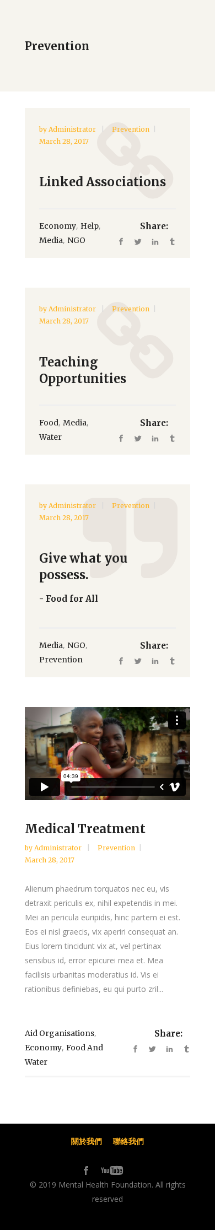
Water (50, 437)
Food (48, 423)
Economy (57, 226)
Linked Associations (102, 182)
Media (51, 240)
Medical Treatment (85, 829)
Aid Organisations (59, 1033)
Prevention (130, 129)
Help (89, 226)
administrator (73, 129)
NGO (76, 240)
